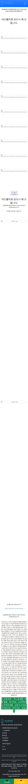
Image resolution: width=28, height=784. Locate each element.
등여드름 (4, 733)
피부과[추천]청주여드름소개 (9, 728)
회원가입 (4, 749)
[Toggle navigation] (25, 3)
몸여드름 (4, 735)
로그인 (3, 746)
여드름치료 (6, 730)
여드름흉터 (5, 740)
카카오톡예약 (21, 782)
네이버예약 (7, 782)
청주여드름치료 (6, 744)
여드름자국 (5, 738)
